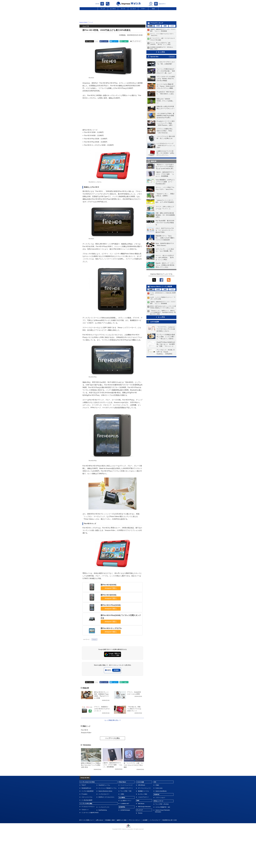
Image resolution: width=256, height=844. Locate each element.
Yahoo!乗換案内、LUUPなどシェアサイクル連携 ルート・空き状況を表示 (165, 182)
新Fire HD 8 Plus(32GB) (111, 605)
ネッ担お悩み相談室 (87, 800)
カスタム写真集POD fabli (163, 807)
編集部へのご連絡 (121, 820)
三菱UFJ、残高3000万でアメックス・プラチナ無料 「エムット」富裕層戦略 (165, 174)
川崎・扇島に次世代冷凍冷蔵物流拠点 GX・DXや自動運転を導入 (165, 215)
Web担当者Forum (86, 788)
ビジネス (113, 8)
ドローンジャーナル (87, 797)
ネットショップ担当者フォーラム (107, 788)
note (125, 41)
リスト (96, 41)
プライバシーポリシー (134, 820)
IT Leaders (84, 794)
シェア (105, 41)
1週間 (164, 26)
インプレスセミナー (103, 794)
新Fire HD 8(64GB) (108, 595)
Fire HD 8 (84, 730)
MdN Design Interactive (144, 806)
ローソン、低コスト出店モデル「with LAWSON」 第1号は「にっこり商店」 (165, 257)
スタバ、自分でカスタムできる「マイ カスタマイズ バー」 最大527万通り (166, 230)
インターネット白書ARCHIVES (90, 812)
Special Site (154, 56)
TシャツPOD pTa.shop (162, 804)
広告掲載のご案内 (110, 820)
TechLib (140, 813)
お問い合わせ (99, 820)
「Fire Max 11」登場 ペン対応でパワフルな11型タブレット (134, 709)
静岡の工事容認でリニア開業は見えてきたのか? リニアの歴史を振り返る (91, 765)
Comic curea (159, 788)
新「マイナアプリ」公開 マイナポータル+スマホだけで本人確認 (133, 765)
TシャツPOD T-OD (125, 791)
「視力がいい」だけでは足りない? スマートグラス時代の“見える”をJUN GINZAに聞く (165, 166)
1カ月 (172, 26)
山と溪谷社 (122, 797)
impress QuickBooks (161, 791)
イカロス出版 (140, 782)
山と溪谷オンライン (125, 800)
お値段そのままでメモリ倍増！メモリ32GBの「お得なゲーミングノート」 (165, 153)
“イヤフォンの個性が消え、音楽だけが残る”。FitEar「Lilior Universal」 (165, 131)
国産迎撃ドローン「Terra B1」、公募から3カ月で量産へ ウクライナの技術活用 (166, 238)
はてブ (115, 41)
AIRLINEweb (141, 785)
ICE (155, 782)
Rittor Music (122, 782)
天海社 (157, 785)
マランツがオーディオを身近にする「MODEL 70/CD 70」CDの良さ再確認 (166, 78)
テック (103, 8)
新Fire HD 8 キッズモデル (111, 628)
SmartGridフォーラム (104, 785)
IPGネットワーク (158, 801)
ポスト (90, 41)
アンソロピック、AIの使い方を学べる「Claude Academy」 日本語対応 (166, 352)
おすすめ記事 (154, 321)
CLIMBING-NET (124, 803)
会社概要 (145, 820)
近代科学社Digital (125, 810)
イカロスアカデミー (143, 797)
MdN (138, 800)
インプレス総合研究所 (88, 791)
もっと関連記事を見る (111, 720)
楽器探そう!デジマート (126, 788)
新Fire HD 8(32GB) (108, 585)
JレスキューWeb (142, 794)
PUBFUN (156, 794)
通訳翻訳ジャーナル (143, 791)
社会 (153, 8)
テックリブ (140, 810)
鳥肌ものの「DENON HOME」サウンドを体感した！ (165, 101)
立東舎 (122, 794)
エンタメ (133, 8)
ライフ (123, 8)
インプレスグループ (155, 820)
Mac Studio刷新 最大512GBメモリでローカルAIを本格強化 (165, 222)
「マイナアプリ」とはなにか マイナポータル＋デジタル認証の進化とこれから (166, 329)
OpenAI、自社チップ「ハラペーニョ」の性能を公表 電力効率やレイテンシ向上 (165, 265)
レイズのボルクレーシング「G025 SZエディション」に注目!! (166, 145)
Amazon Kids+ (86, 732)
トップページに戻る (112, 738)
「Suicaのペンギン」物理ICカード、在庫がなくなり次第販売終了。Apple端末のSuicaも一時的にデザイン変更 (163, 312)
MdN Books (141, 803)
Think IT (84, 785)
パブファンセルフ (160, 797)
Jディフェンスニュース (144, 788)
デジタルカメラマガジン (88, 806)
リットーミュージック (126, 785)
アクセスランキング (156, 23)
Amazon (94, 639)
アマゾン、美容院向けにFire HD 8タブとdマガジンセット (102, 709)
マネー (143, 8)
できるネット (85, 809)
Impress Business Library (105, 791)
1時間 (150, 26)
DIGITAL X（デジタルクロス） (106, 797)
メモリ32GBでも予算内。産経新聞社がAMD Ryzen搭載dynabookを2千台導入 (165, 115)
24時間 (158, 26)
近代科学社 (122, 807)
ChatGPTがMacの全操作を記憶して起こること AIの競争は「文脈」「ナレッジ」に (166, 344)
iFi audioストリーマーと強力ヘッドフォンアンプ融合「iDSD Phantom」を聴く (166, 123)
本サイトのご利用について (86, 820)
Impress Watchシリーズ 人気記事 (161, 286)
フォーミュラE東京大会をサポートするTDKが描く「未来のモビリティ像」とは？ (166, 71)
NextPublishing (102, 810)
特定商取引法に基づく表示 (169, 820)
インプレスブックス (103, 807)
